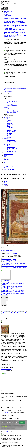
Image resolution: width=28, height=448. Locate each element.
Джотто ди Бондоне (12, 253)
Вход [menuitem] (5, 91)
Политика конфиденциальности (15, 445)
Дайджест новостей (9, 82)
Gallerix (7, 431)
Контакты (16, 442)
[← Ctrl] (14, 268)
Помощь (3, 442)
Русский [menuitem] (6, 88)
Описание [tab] (7, 184)
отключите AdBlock (6, 369)
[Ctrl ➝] (5, 280)
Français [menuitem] (19, 88)
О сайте (11, 442)
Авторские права (5, 446)
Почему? (20, 318)
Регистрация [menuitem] (10, 91)
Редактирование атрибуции (8, 250)
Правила (14, 443)
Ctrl (15, 256)
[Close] (1, 390)
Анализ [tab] (6, 185)
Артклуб (8, 114)
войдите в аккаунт (5, 412)
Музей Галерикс (8, 97)
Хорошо (22, 422)
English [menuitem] (10, 88)
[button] (8, 11)
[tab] (6, 181)
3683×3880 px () (11, 252)
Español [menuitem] (14, 88)
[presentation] (15, 187)
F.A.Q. (7, 442)
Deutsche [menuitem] (23, 88)
